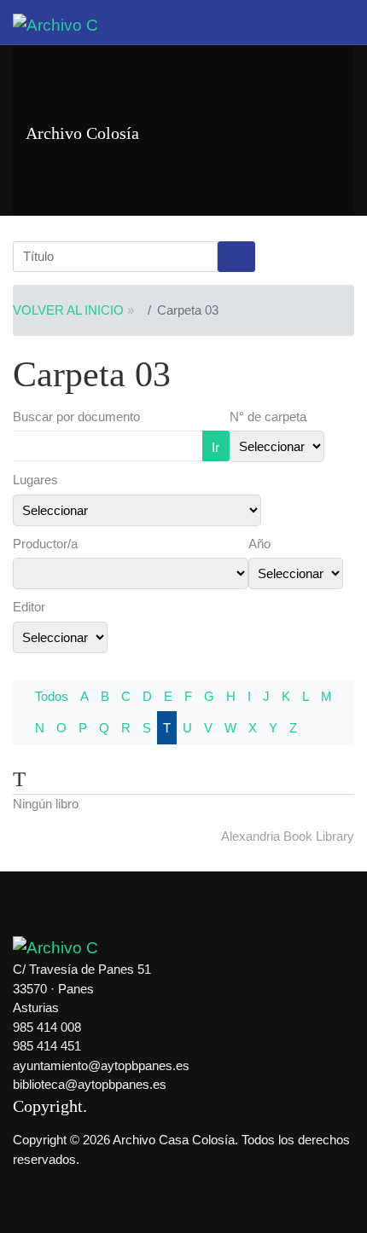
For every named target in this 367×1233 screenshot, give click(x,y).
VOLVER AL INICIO (68, 310)
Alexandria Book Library (287, 836)
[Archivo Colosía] (55, 24)
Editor (29, 606)
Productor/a (45, 543)
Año (259, 543)
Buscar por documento (76, 416)
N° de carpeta (268, 416)
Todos (51, 696)
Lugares (35, 479)
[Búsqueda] (236, 256)
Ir (215, 447)
